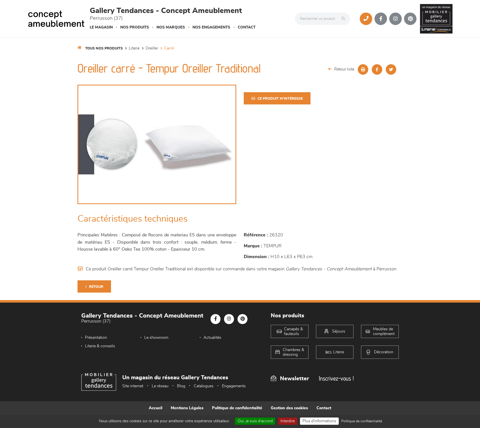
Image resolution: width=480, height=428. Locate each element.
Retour (96, 287)
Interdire (287, 421)
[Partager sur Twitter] (391, 69)
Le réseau (160, 386)
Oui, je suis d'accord (255, 421)
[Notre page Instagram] (395, 18)
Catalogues (204, 386)
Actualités (212, 338)
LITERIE (134, 48)
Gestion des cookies (289, 408)
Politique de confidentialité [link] (361, 421)
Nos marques (170, 27)
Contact (247, 27)
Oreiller (152, 48)
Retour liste (344, 69)
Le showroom (156, 338)
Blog (181, 386)
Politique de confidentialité (237, 408)
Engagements (234, 386)
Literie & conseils (100, 346)
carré (169, 48)
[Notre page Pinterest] (410, 18)
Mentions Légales (187, 408)
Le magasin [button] (101, 27)
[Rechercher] (344, 18)
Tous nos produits (104, 48)
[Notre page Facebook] (380, 18)
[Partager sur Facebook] (377, 69)
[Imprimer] (363, 69)
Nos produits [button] (134, 27)
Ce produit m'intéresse (280, 98)
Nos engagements (211, 27)
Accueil (155, 408)
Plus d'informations (319, 421)
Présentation (96, 338)
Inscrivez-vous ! (336, 378)
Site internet (132, 386)
